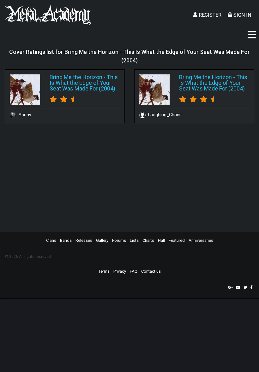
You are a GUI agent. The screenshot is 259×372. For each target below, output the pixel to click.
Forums (119, 240)
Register (209, 15)
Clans (51, 240)
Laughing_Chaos (164, 114)
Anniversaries (201, 240)
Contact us (151, 271)
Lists (134, 240)
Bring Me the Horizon (76, 77)
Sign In (241, 15)
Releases (83, 240)
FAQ (133, 271)
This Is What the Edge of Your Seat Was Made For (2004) (84, 83)
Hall (161, 240)
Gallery (102, 240)
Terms (104, 271)
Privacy (119, 271)
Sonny (24, 114)
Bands (66, 240)
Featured (177, 240)
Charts (148, 240)
